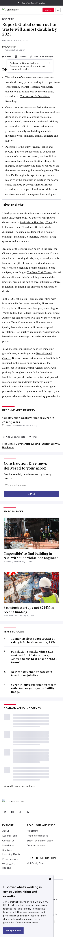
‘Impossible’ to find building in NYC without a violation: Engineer (31, 555)
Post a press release (24, 786)
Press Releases (10, 859)
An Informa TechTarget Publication (31, 3)
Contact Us (8, 840)
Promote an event (36, 845)
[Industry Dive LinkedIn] (5, 812)
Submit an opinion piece (40, 840)
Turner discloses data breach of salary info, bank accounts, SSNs (33, 640)
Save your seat (13, 930)
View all (8, 786)
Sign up (48, 10)
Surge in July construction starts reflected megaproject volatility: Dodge (33, 688)
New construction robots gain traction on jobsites (31, 673)
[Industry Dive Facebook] (12, 812)
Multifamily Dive (35, 863)
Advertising (33, 830)
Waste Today (9, 313)
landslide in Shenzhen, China (36, 222)
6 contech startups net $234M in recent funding (29, 609)
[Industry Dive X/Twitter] (20, 812)
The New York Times (39, 272)
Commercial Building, (28, 443)
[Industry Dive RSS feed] (27, 812)
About (5, 830)
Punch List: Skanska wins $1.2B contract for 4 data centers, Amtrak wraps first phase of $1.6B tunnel (34, 657)
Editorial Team (9, 835)
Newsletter (8, 845)
